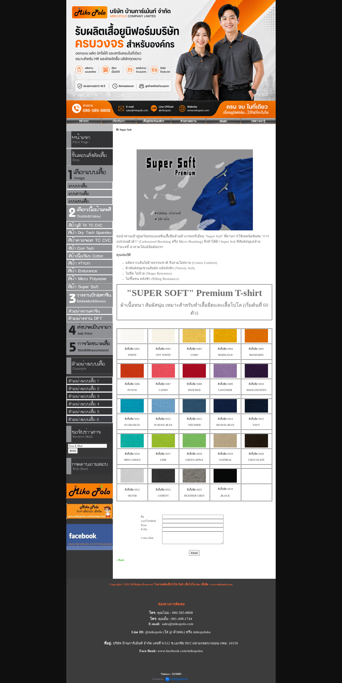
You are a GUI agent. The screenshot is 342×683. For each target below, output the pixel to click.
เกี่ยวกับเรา (119, 121)
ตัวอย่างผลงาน (189, 121)
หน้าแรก (84, 121)
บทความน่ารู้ (258, 121)
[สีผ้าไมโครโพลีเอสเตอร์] (89, 279)
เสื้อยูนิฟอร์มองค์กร (153, 121)
